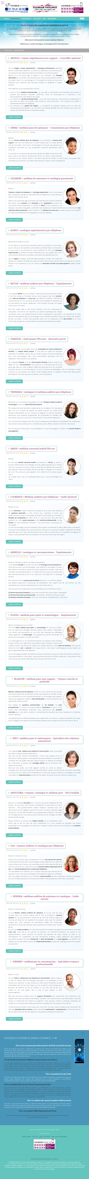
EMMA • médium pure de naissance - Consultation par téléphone (45, 128)
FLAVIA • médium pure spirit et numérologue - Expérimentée (43, 615)
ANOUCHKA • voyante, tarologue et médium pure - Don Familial (44, 793)
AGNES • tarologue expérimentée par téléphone (35, 230)
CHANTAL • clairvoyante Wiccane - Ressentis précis (38, 339)
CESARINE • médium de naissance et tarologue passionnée (41, 178)
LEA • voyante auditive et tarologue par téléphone (37, 846)
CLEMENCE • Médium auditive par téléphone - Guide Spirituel (43, 497)
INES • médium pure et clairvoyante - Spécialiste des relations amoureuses (46, 739)
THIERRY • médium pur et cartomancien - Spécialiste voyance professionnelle (46, 963)
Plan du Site (47, 1136)
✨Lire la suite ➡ (14, 117)
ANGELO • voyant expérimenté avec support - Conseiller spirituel (45, 58)
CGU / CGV (35, 1136)
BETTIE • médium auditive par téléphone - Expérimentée (41, 283)
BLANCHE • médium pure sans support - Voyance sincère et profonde (46, 680)
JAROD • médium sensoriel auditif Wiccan (32, 448)
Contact (41, 1136)
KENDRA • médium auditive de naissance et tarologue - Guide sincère (46, 897)
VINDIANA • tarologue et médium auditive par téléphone (40, 392)
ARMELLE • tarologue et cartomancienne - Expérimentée (41, 552)
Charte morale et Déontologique (59, 1136)
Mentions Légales (26, 1136)
